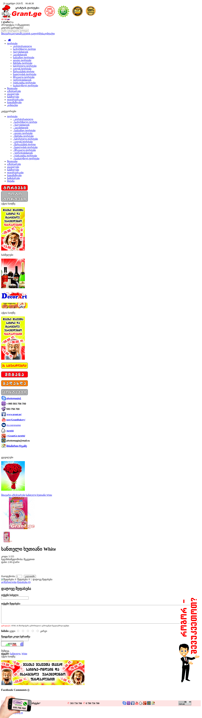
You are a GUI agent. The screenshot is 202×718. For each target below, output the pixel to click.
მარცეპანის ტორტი (23, 71)
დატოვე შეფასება (42, 579)
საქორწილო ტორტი (24, 49)
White (24, 653)
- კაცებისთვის (20, 127)
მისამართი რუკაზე (16, 446)
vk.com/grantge (13, 425)
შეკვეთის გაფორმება (32, 33)
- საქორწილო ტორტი (25, 122)
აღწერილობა (9, 582)
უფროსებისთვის (22, 80)
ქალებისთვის (20, 52)
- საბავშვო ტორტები (24, 130)
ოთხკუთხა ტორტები (24, 83)
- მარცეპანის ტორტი (24, 144)
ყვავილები (13, 94)
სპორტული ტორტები (25, 66)
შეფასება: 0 (23, 579)
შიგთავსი (12, 88)
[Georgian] (2, 19)
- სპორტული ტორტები (25, 139)
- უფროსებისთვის (23, 153)
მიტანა (10, 181)
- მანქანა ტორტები (23, 136)
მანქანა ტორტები (22, 63)
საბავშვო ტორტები (23, 57)
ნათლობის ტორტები (24, 74)
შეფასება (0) (24, 582)
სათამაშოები (14, 102)
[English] (5, 19)
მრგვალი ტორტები (23, 77)
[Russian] (8, 19)
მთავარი (6, 33)
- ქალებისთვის (21, 125)
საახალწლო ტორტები (25, 85)
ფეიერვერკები (15, 99)
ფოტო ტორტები (22, 60)
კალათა (15, 33)
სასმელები (13, 97)
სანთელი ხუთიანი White (39, 495)
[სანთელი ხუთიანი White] (18, 529)
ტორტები (12, 43)
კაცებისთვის (20, 54)
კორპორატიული (22, 46)
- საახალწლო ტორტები (26, 158)
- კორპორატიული (23, 119)
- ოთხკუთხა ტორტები (25, 156)
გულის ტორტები (22, 69)
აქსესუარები (14, 91)
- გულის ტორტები (23, 141)
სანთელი (15, 653)
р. (13, 22)
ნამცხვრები (13, 178)
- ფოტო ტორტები (23, 133)
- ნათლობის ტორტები (25, 147)
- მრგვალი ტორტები (24, 150)
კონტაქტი (49, 33)
